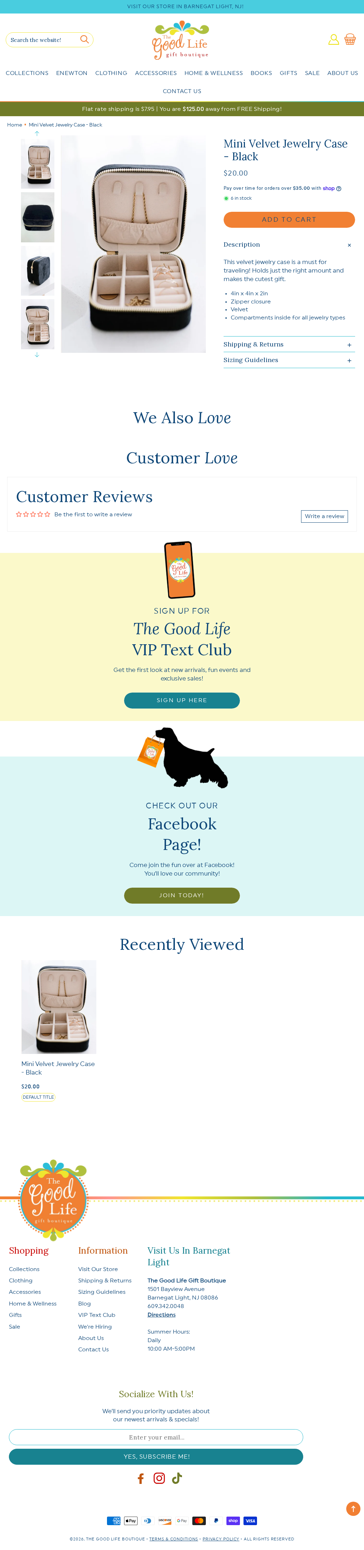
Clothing (111, 73)
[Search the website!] (85, 39)
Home (14, 125)
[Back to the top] (353, 1509)
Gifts (289, 73)
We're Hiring (95, 1327)
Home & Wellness (213, 73)
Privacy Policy (221, 1539)
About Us (342, 73)
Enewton (72, 73)
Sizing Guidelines (101, 1292)
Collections (27, 73)
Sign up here (182, 700)
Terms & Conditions (173, 1539)
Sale (312, 73)
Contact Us (182, 91)
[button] (351, 39)
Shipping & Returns (105, 1280)
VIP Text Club (97, 1315)
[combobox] (49, 39)
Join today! (181, 895)
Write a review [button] (324, 516)
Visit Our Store (98, 1269)
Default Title (38, 1097)
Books (261, 73)
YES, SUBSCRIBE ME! (157, 1457)
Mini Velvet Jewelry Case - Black (58, 1068)
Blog (84, 1304)
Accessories (156, 73)
